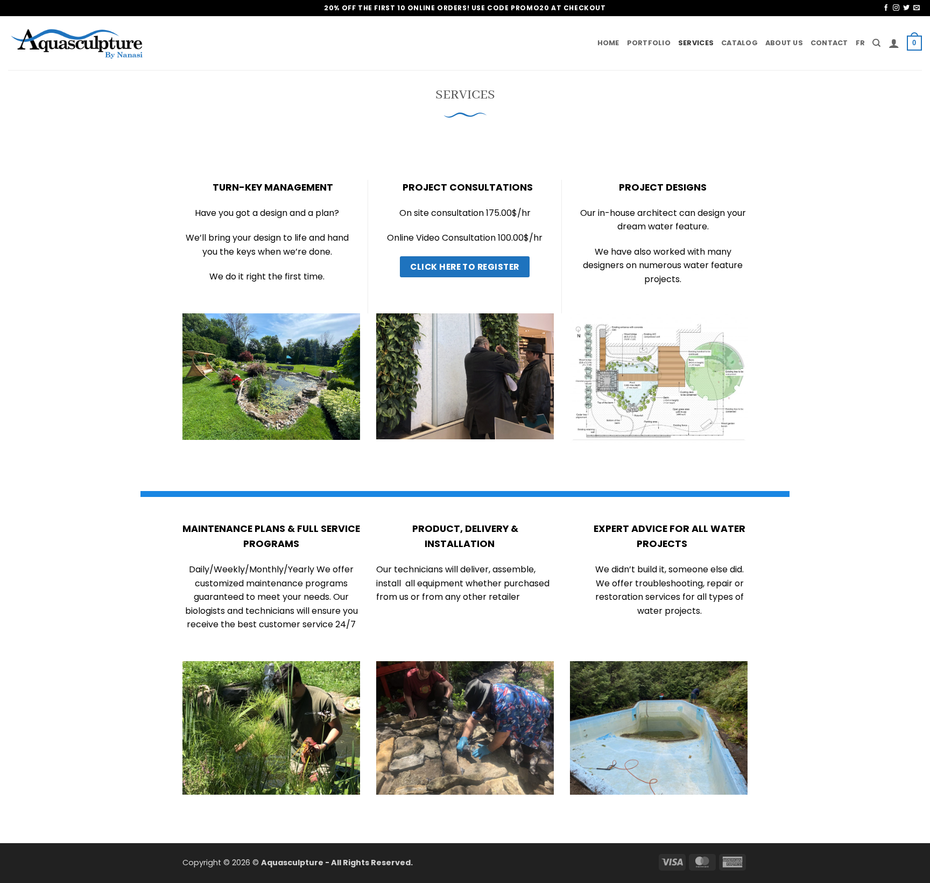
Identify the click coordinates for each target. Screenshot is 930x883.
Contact (829, 42)
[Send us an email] (916, 8)
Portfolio (649, 42)
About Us (784, 42)
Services (696, 42)
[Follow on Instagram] (896, 8)
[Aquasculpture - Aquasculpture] (78, 43)
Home (608, 42)
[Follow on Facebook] (886, 8)
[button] (894, 43)
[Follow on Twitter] (906, 8)
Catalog (739, 42)
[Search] (876, 43)
